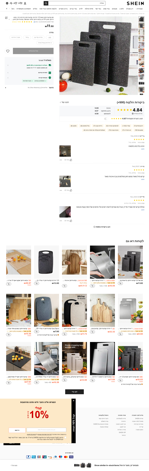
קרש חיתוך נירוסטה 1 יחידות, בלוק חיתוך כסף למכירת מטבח (102, 377)
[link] (20, 3)
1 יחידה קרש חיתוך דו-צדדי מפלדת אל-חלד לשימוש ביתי (130, 328)
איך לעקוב (123, 427)
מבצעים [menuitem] (114, 9)
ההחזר (124, 435)
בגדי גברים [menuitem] (73, 9)
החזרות (123, 421)
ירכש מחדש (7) (138, 126)
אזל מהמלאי (33, 51)
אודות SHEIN (139, 418)
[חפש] (46, 3)
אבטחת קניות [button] (43, 78)
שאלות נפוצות (104, 427)
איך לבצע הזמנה (121, 424)
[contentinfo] (38, 457)
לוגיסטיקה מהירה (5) (112, 126)
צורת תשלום (104, 421)
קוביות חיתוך (100, 13)
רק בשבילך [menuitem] (129, 9)
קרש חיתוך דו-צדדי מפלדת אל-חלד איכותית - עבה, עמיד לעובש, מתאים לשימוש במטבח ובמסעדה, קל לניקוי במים (46, 377)
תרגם (142, 149)
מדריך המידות (122, 430)
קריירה (141, 427)
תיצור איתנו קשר (103, 418)
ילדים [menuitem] (81, 9)
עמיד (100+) (126, 126)
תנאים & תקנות (31, 434)
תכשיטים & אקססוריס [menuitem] (24, 9)
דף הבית (141, 13)
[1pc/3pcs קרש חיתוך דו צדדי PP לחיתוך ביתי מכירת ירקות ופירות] (46, 310)
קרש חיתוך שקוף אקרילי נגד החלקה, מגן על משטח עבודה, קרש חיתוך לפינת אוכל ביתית (18, 280)
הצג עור (74, 392)
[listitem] (130, 268)
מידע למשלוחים (121, 418)
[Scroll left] (9, 9)
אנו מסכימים (69, 453)
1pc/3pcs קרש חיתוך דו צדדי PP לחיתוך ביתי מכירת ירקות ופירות (46, 328)
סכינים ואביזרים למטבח (112, 13)
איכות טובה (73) (113, 130)
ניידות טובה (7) (97, 126)
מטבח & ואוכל (125, 13)
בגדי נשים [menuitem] (106, 9)
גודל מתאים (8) (84, 126)
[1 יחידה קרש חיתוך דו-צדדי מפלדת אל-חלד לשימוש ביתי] (130, 310)
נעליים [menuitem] (35, 9)
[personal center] (25, 3)
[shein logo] (135, 3)
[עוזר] (70, 160)
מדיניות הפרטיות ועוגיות (44, 434)
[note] (48, 335)
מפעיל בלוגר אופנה (137, 421)
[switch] (106, 119)
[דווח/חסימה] (60, 160)
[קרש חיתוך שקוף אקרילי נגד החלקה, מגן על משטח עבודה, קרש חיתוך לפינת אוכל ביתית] (18, 262)
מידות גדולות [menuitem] (89, 9)
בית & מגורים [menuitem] (63, 9)
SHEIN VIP (122, 432)
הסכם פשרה (139, 430)
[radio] (50, 37)
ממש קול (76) (139, 130)
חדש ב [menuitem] (121, 9)
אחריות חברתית (138, 424)
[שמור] (8, 51)
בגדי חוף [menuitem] (98, 9)
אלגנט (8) (73, 126)
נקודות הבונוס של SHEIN (100, 424)
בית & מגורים (134, 13)
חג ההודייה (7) (126, 130)
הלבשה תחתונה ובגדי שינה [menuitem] (48, 9)
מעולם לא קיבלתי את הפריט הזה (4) (94, 130)
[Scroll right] (7, 9)
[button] (11, 3)
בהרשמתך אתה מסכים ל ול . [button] (46, 434)
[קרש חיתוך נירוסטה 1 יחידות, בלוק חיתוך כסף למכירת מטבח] (102, 358)
